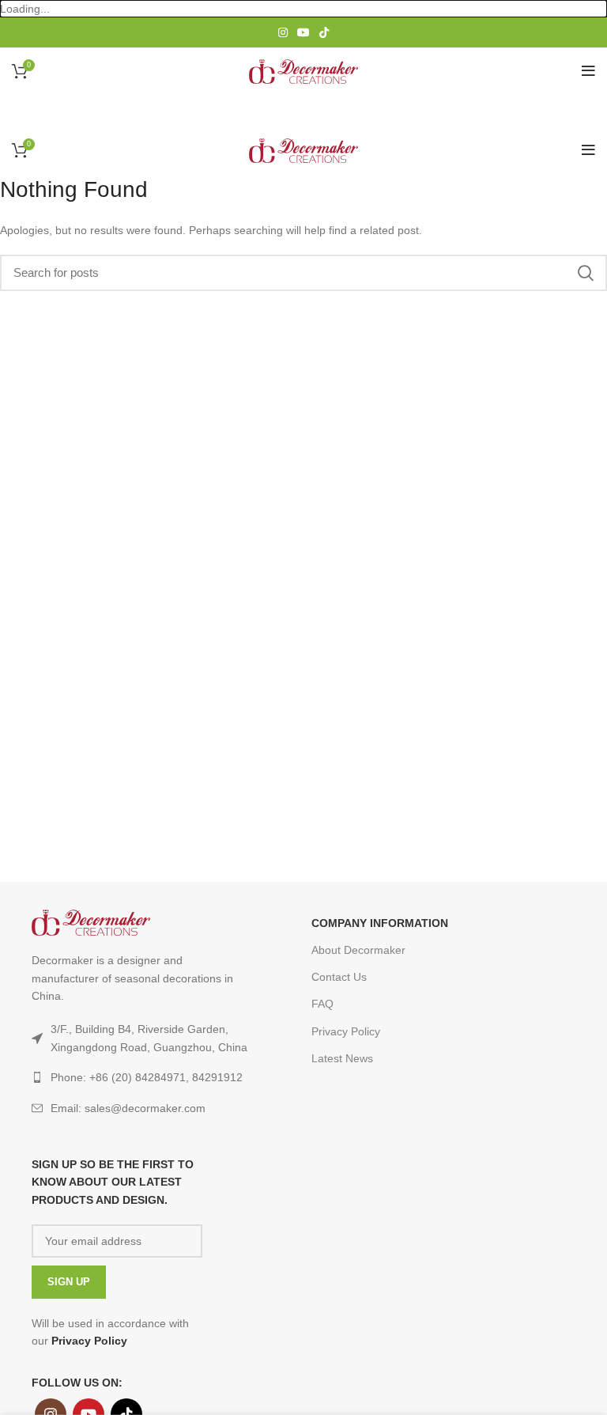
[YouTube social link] (303, 32)
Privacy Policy (345, 1031)
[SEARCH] (585, 273)
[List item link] (143, 1108)
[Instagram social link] (282, 32)
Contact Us (339, 976)
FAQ (322, 1003)
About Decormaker (358, 950)
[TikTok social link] (324, 32)
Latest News (342, 1058)
